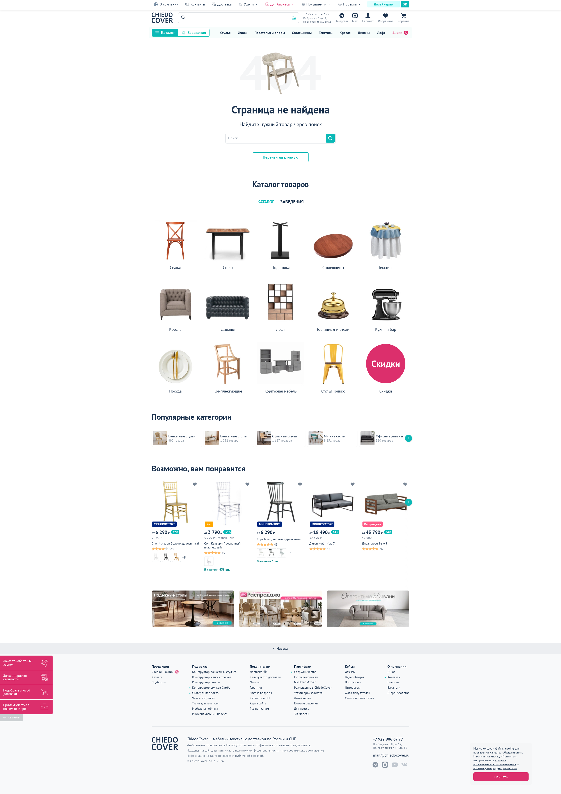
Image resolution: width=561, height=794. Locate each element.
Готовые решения (306, 703)
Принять (501, 777)
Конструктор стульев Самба (211, 688)
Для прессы (301, 709)
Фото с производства (359, 698)
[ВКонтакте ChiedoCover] (404, 765)
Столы (242, 32)
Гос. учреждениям (306, 677)
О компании (169, 4)
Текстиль (325, 32)
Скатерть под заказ (205, 693)
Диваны (364, 32)
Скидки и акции (163, 672)
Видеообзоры (354, 677)
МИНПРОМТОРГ (305, 682)
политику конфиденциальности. (495, 768)
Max (355, 21)
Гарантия (256, 688)
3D (405, 4)
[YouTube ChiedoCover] (395, 765)
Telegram (342, 21)
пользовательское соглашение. (303, 750)
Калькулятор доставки (265, 677)
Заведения (197, 32)
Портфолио (353, 682)
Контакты (198, 4)
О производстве (398, 693)
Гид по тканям (259, 709)
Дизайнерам (383, 4)
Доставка (224, 4)
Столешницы (302, 32)
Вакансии (393, 688)
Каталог (168, 32)
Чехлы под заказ (203, 698)
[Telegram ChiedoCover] (375, 765)
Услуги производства (308, 693)
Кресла (345, 32)
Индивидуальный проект (209, 714)
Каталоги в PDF (260, 698)
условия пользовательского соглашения (494, 762)
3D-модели (301, 714)
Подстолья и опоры (269, 32)
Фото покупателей (357, 693)
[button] (182, 17)
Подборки (159, 682)
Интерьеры (352, 688)
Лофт (381, 32)
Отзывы (350, 672)
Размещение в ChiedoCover (313, 688)
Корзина (403, 21)
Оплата (254, 682)
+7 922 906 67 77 (316, 14)
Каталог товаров (280, 184)
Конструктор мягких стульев (211, 677)
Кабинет (368, 21)
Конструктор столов (206, 682)
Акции (397, 32)
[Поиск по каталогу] (330, 138)
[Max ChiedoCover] (385, 765)
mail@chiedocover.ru (391, 755)
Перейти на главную (280, 157)
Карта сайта (258, 703)
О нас (391, 672)
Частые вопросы (261, 693)
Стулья (225, 32)
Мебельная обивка (205, 709)
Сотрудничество (305, 672)
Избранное (385, 21)
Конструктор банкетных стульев (214, 672)
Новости (393, 682)
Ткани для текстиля (205, 703)
